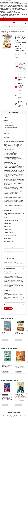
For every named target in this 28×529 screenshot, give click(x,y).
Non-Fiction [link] (9, 415)
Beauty (21, 5)
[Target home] (14, 23)
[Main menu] (2, 23)
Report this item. (22, 263)
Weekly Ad (22, 14)
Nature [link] (3, 415)
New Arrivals (14, 12)
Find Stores (20, 17)
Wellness (18, 6)
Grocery (5, 5)
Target (2, 31)
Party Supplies (17, 9)
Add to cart (18, 60)
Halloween (9, 2)
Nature (7, 32)
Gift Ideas (23, 9)
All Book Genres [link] (23, 415)
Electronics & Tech (15, 8)
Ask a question (8, 308)
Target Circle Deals (15, 14)
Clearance (8, 12)
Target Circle (15, 17)
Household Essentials (12, 5)
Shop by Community (7, 11)
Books (17, 31)
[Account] (21, 23)
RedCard (10, 17)
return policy (9, 299)
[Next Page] (27, 331)
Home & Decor (9, 3)
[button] (20, 51)
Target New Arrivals (4, 0)
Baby (18, 5)
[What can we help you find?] (14, 26)
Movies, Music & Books (8, 9)
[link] (20, 51)
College (5, 2)
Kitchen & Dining (16, 3)
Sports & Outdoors (6, 6)
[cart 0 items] (25, 23)
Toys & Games (7, 8)
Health (14, 6)
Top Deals (9, 14)
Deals (4, 12)
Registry (6, 17)
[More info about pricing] (25, 54)
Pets (12, 6)
